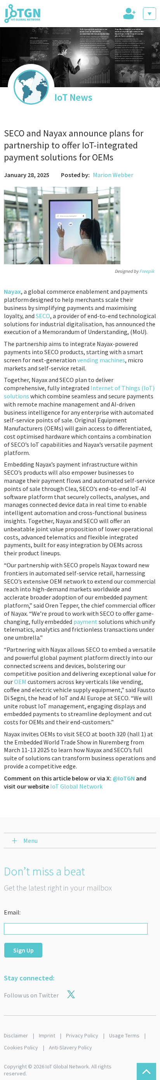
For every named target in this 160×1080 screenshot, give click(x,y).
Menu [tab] (30, 840)
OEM (20, 682)
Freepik (146, 271)
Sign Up (23, 950)
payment (85, 621)
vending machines (101, 360)
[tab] (128, 13)
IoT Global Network (76, 786)
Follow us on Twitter (31, 995)
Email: (12, 912)
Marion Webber (113, 175)
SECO (43, 316)
